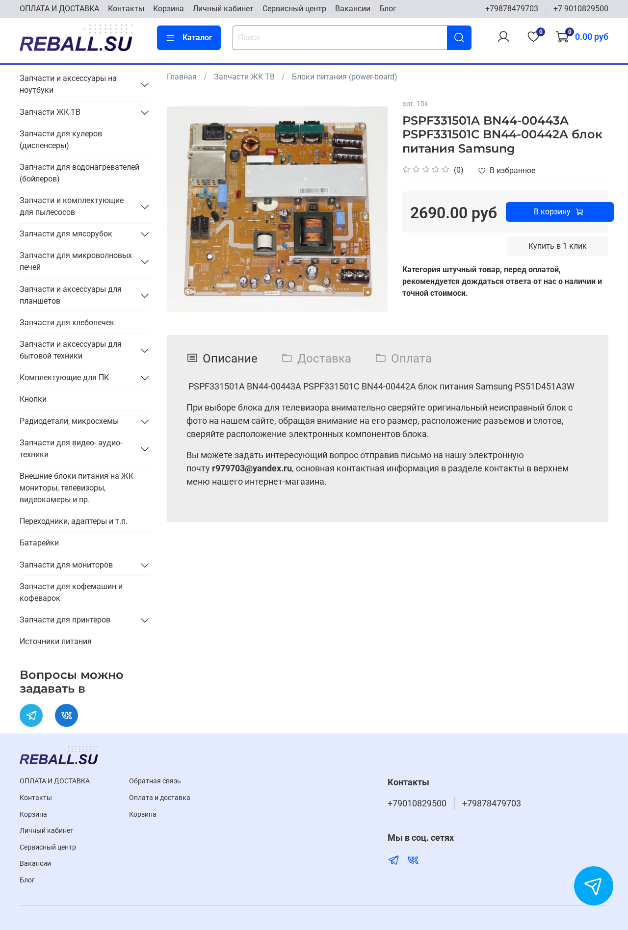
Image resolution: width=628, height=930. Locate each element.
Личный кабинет (223, 8)
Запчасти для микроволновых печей (76, 261)
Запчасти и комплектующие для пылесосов (72, 206)
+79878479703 (511, 8)
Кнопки (33, 399)
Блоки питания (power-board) (344, 76)
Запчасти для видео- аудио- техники (71, 448)
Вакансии (352, 8)
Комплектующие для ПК (64, 377)
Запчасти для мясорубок (66, 233)
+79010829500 (417, 803)
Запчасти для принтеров (65, 619)
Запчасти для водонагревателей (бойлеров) (79, 172)
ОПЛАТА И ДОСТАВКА (59, 8)
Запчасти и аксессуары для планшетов (71, 295)
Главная (182, 76)
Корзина (168, 8)
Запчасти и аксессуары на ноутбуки (68, 84)
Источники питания (56, 641)
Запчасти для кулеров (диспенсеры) (61, 139)
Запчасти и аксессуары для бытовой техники (71, 350)
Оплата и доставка (159, 798)
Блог (387, 8)
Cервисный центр (294, 8)
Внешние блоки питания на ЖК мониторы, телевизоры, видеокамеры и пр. (76, 487)
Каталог (197, 37)
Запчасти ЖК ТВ (244, 76)
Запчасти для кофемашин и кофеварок (71, 592)
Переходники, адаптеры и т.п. (74, 521)
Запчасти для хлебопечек (67, 322)
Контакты (126, 8)
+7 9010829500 (580, 8)
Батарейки (39, 542)
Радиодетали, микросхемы (69, 421)
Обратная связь (155, 781)
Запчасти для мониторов (66, 564)
